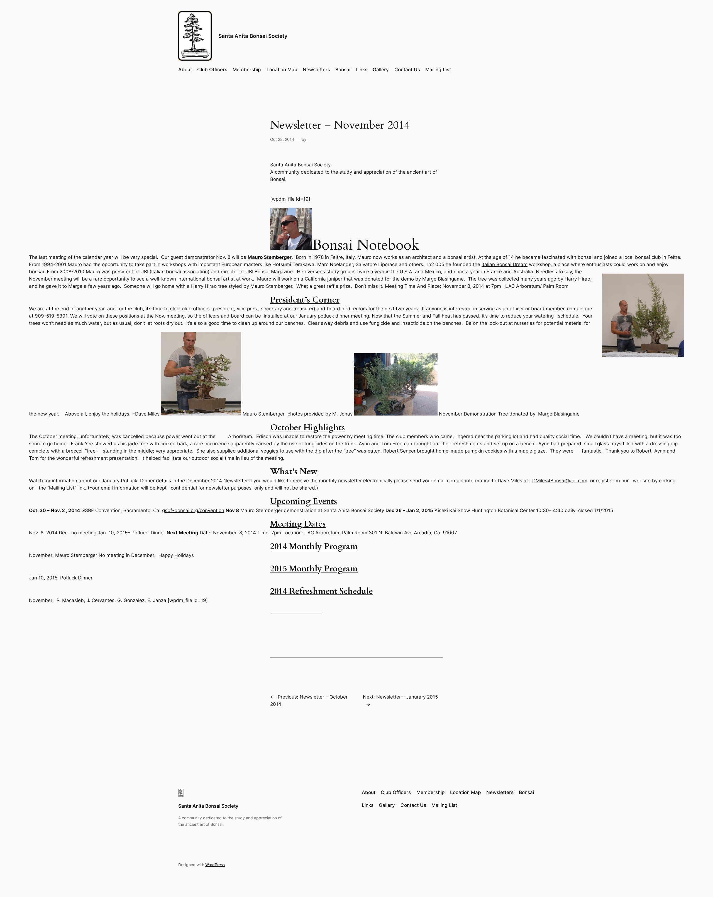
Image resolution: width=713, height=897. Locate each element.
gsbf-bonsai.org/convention (193, 510)
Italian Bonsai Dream (505, 264)
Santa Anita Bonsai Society (252, 36)
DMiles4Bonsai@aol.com (559, 480)
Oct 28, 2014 (282, 139)
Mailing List (61, 488)
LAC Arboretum (522, 286)
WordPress (215, 864)
